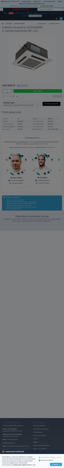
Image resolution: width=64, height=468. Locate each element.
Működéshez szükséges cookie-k (51, 457)
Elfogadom (55, 464)
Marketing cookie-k (47, 460)
